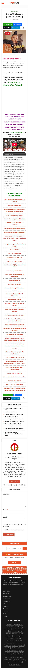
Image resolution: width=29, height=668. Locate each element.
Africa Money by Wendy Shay (14, 315)
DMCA (5, 614)
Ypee (18, 664)
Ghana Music (6, 591)
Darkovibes (7, 629)
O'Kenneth (21, 648)
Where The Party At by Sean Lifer (14, 377)
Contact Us (6, 611)
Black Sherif (10, 626)
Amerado (9, 624)
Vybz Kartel (11, 662)
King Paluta (21, 636)
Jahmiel (9, 633)
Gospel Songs (6, 598)
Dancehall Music (7, 596)
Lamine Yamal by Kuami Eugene (14, 219)
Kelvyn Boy (8, 636)
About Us (5, 608)
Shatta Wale (14, 655)
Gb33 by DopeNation (14, 253)
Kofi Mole (18, 638)
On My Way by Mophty (14, 373)
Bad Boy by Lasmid (14, 299)
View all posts (14, 481)
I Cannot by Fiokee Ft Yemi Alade (14, 426)
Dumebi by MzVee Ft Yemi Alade (14, 419)
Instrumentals (6, 601)
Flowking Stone (20, 631)
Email (5, 517)
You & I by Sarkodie (14, 205)
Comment (6, 494)
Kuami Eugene (10, 640)
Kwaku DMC (19, 640)
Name (5, 510)
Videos (23, 659)
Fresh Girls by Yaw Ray (14, 257)
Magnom (15, 645)
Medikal (8, 648)
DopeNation (21, 629)
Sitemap (21, 584)
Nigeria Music (14, 11)
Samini (22, 652)
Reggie (16, 652)
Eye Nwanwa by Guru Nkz (14, 334)
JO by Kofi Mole (14, 250)
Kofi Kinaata (11, 638)
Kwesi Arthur (19, 643)
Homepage (6, 606)
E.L (6, 631)
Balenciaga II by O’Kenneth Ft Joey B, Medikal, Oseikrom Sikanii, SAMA (14, 238)
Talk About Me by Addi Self (14, 357)
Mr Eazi (14, 648)
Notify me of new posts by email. (15, 530)
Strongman (9, 657)
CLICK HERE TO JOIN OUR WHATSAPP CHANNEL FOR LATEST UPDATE (14, 117)
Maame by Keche (14, 280)
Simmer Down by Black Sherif (14, 324)
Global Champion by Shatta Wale (14, 232)
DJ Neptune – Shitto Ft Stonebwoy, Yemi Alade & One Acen (13, 434)
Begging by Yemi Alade (11, 416)
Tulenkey (17, 659)
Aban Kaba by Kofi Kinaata (14, 215)
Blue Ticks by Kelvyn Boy (14, 384)
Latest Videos (6, 603)
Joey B (21, 633)
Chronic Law (19, 626)
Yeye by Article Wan (14, 380)
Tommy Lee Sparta (18, 657)
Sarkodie (6, 655)
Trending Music (8, 659)
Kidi (15, 636)
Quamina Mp (9, 652)
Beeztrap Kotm (18, 624)
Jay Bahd (15, 633)
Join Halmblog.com (14, 562)
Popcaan (20, 650)
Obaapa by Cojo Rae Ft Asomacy (14, 228)
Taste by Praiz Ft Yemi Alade (13, 423)
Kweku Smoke (10, 643)
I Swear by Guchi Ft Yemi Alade (14, 414)
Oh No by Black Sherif (14, 261)
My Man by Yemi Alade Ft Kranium (14, 421)
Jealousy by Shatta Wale (14, 271)
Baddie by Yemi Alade (11, 412)
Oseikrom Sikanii (11, 650)
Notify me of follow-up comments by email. (14, 525)
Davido (14, 629)
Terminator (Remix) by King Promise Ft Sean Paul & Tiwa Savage (14, 346)
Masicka (22, 645)
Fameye (12, 631)
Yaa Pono (12, 664)
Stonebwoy (22, 655)
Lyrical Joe (8, 645)
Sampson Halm (15, 19)
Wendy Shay (19, 662)
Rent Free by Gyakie (14, 284)
